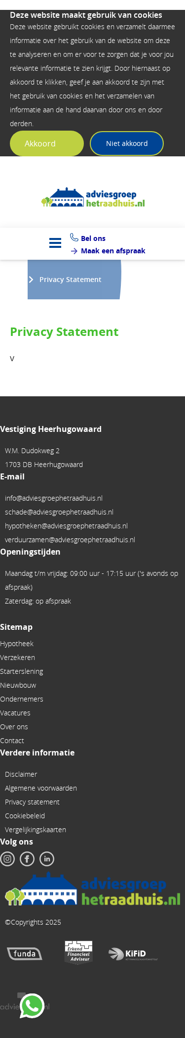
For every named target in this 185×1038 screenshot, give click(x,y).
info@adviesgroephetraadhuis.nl (54, 498)
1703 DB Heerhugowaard (44, 464)
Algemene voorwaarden (41, 788)
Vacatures (15, 712)
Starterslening (21, 671)
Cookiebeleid (25, 815)
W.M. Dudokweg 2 (32, 450)
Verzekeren (17, 657)
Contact (12, 740)
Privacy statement (32, 801)
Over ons (14, 726)
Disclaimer (21, 774)
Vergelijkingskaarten (35, 829)
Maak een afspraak (113, 250)
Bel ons (93, 238)
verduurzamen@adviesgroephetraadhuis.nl (70, 539)
